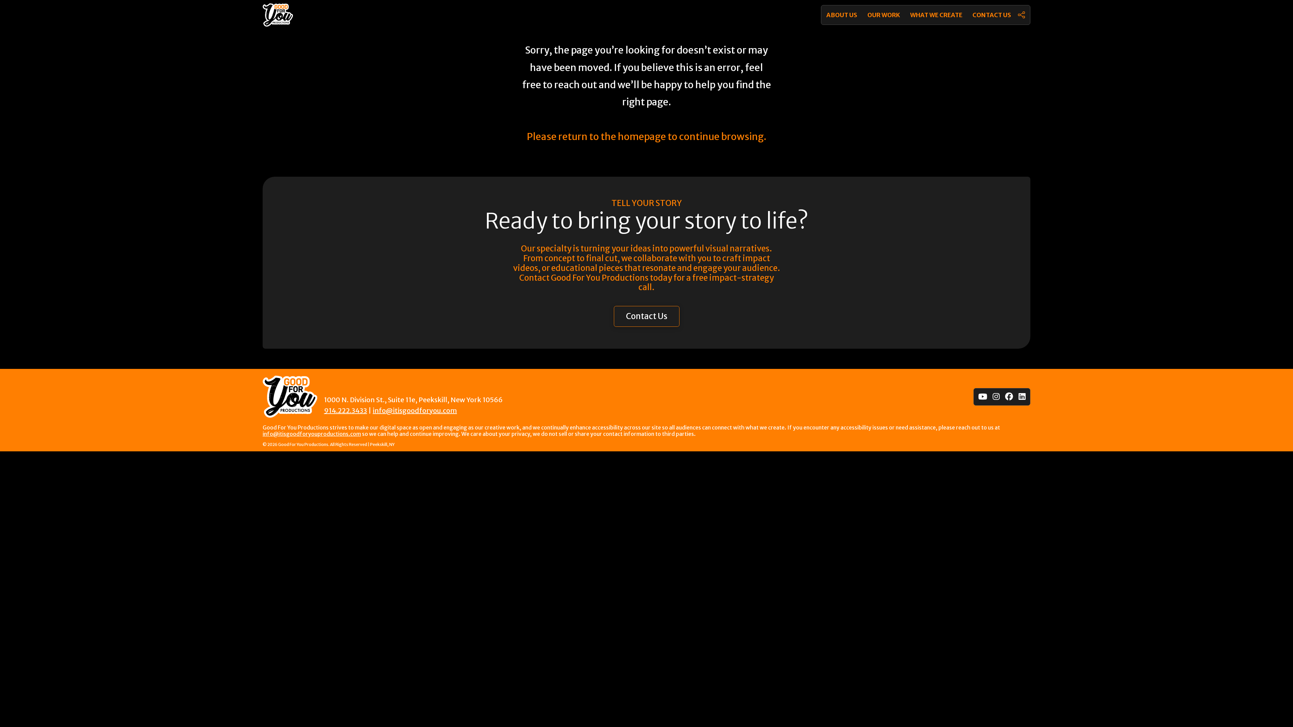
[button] (1021, 15)
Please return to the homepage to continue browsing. (646, 137)
